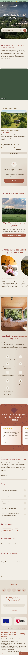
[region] (14, 84)
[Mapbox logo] (3, 98)
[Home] (14, 6)
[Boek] (25, 6)
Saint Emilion (18, 561)
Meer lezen (4, 60)
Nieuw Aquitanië (7, 530)
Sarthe (16, 547)
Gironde (17, 543)
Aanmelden (14, 610)
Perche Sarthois (5, 568)
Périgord (3, 561)
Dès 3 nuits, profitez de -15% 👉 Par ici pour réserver (14, 1)
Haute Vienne (4, 547)
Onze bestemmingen (8, 576)
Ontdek (14, 180)
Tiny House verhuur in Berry (14, 224)
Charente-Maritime (6, 543)
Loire (16, 530)
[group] (14, 118)
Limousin (3, 565)
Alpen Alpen (18, 565)
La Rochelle (4, 558)
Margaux (17, 558)
